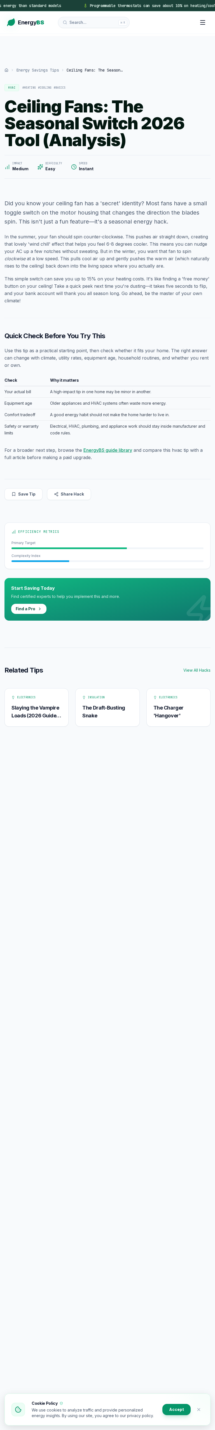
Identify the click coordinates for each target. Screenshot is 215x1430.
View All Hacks (197, 670)
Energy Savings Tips (37, 70)
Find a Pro (25, 608)
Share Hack (72, 494)
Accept (176, 1409)
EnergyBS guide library (107, 450)
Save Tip (27, 494)
